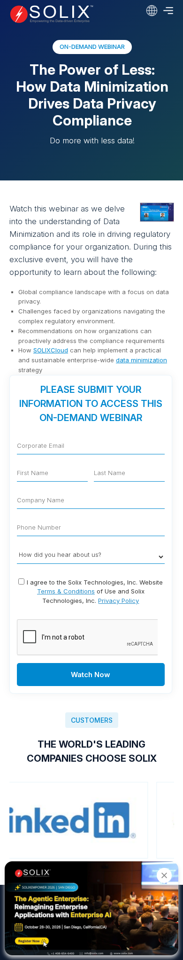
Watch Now (90, 674)
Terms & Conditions (66, 591)
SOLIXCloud (50, 350)
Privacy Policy (118, 600)
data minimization (141, 360)
